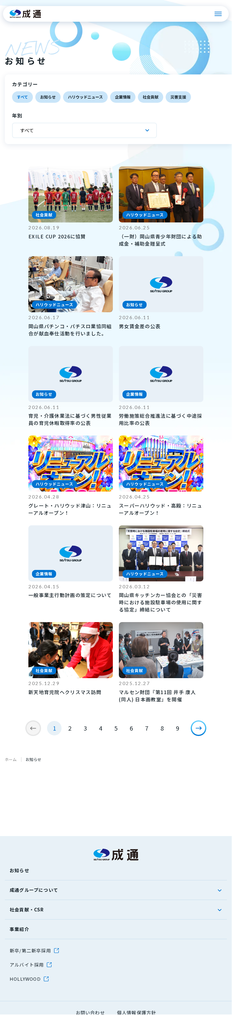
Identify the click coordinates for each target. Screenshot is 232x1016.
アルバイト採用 (27, 964)
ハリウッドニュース (85, 97)
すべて (22, 97)
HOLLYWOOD (25, 979)
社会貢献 (150, 97)
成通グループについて (34, 890)
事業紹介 (19, 929)
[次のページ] (198, 728)
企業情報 (123, 97)
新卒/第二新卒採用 (30, 950)
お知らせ (48, 97)
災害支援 (178, 97)
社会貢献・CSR (27, 909)
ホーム (11, 759)
